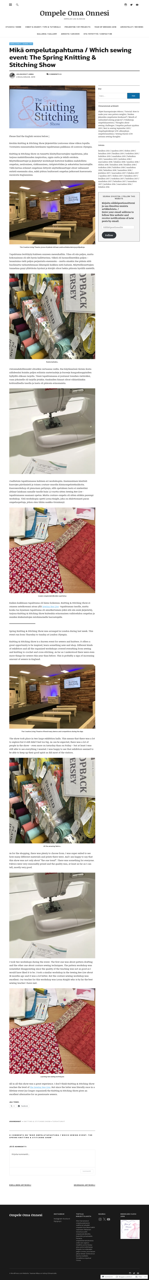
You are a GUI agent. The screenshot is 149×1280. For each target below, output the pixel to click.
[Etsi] (17, 4)
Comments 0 (55, 74)
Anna (31, 74)
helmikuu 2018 (110, 170)
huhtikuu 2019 (104, 156)
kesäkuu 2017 (104, 178)
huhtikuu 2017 (132, 178)
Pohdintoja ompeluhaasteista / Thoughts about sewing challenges (116, 123)
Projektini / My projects (77, 27)
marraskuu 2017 (119, 173)
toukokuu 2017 (117, 178)
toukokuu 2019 (131, 153)
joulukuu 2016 (109, 184)
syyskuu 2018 (132, 162)
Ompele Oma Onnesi (74, 13)
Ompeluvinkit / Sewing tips (21, 44)
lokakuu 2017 (133, 173)
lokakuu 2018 (119, 162)
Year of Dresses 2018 (105, 27)
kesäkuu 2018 (129, 164)
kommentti (87, 1171)
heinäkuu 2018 (116, 164)
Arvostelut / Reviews (131, 27)
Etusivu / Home (13, 27)
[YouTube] (137, 4)
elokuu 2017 (118, 176)
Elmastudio (52, 1273)
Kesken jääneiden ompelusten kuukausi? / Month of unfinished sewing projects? (117, 117)
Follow (109, 235)
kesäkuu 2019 (118, 153)
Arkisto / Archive (70, 33)
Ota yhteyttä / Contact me (98, 33)
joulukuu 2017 (104, 173)
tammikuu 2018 (124, 170)
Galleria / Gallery (47, 33)
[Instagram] (125, 4)
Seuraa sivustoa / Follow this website (119, 197)
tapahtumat (58, 1121)
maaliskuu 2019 (119, 156)
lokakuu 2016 (103, 187)
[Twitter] (131, 4)
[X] (104, 1219)
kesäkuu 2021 (104, 150)
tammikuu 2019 (110, 159)
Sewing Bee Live (50, 606)
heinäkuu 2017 (130, 176)
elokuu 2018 (103, 164)
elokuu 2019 (130, 150)
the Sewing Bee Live (40, 1087)
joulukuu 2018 (124, 159)
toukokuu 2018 (104, 167)
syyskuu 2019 (117, 150)
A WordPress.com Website (19, 1273)
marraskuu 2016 (124, 184)
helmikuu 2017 (119, 181)
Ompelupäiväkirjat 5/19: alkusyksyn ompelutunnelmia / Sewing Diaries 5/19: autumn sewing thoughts (115, 134)
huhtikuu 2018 (118, 167)
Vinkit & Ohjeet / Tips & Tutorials (43, 27)
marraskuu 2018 (105, 162)
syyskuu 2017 (105, 176)
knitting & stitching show (37, 1121)
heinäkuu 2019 (104, 153)
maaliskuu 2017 (105, 181)
